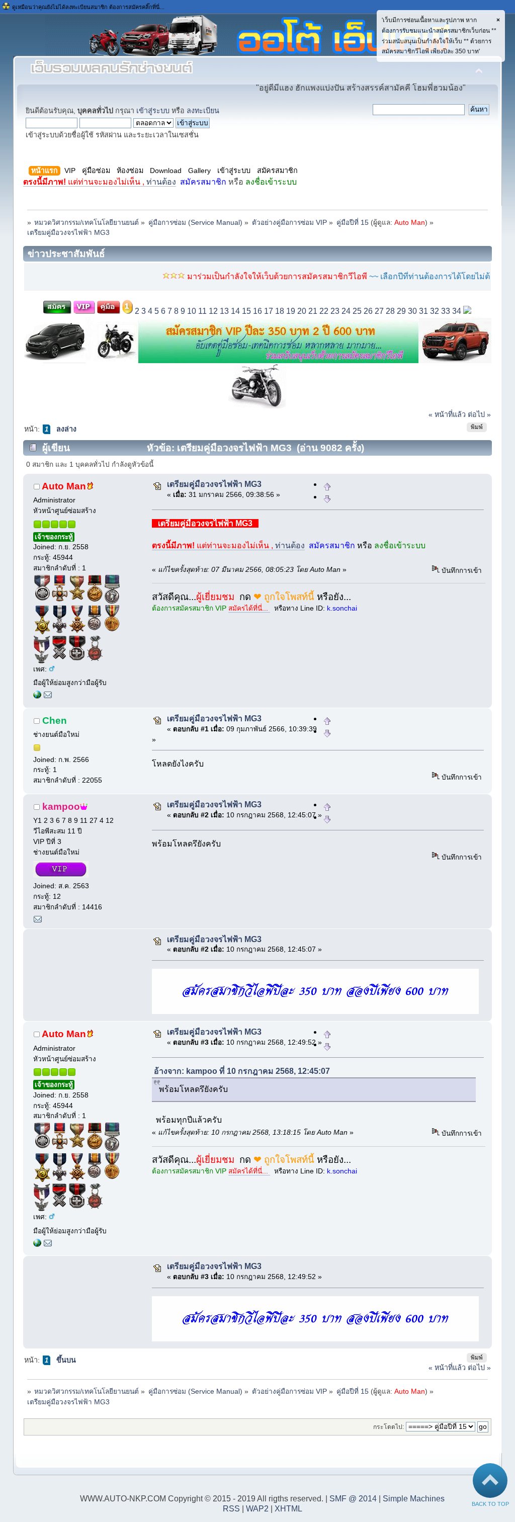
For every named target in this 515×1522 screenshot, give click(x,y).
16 (257, 311)
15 (246, 311)
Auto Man (409, 222)
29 (401, 311)
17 (268, 311)
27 (379, 311)
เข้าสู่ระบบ (152, 111)
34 (456, 311)
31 (423, 311)
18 (279, 311)
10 (191, 311)
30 (412, 311)
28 (390, 311)
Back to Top (490, 1504)
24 (346, 311)
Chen (54, 720)
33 (445, 311)
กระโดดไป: (388, 1426)
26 (368, 311)
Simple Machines (414, 1498)
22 (323, 311)
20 (301, 311)
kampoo (61, 806)
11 (202, 311)
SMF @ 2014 (353, 1498)
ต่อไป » (479, 414)
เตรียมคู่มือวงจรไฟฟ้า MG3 (214, 484)
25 (357, 311)
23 (334, 311)
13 (224, 311)
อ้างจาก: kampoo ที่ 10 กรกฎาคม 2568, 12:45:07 (242, 1071)
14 (235, 311)
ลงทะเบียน (203, 111)
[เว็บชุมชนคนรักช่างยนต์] (37, 696)
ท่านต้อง (99, 182)
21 (312, 311)
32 (434, 311)
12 (213, 311)
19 (290, 311)
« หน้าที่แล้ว (447, 414)
